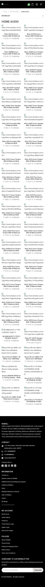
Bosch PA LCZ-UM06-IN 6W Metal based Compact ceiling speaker (11, 399)
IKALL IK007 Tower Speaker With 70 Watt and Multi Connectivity (33, 107)
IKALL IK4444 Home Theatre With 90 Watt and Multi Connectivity (33, 36)
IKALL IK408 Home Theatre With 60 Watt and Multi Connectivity (33, 54)
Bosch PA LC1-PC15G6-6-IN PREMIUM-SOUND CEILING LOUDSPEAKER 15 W (33, 402)
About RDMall (6, 540)
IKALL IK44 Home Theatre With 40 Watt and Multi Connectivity (11, 179)
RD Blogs (5, 501)
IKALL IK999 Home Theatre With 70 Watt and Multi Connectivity (33, 322)
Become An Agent (7, 530)
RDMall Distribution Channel (10, 491)
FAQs (3, 488)
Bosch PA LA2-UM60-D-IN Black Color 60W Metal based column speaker (34, 359)
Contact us (5, 475)
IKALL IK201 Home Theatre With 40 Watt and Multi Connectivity (11, 161)
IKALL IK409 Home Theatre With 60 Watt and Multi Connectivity (11, 250)
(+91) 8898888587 (10, 451)
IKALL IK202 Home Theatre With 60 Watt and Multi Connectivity (11, 215)
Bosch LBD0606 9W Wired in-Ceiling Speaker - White (11, 376)
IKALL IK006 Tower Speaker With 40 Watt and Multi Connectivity (11, 107)
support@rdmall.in (10, 458)
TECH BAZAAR (13, 12)
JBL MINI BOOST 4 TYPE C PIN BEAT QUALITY (11, 337)
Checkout (5, 520)
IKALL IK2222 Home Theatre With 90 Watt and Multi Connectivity (11, 36)
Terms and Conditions (8, 553)
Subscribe (38, 570)
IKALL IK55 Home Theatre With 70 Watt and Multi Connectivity (34, 268)
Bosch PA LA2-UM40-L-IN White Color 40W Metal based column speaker (11, 359)
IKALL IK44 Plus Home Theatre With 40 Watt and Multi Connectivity (33, 197)
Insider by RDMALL (8, 485)
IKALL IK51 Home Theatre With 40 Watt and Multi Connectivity (34, 143)
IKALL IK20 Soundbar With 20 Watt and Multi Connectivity (11, 143)
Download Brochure (8, 505)
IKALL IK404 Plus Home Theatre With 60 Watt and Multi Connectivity (11, 268)
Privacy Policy (6, 543)
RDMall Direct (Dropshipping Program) (14, 482)
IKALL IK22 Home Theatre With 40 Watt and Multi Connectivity (34, 161)
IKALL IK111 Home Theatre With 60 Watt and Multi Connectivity (11, 197)
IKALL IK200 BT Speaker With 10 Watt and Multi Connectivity (33, 71)
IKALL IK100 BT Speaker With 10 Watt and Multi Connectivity (11, 71)
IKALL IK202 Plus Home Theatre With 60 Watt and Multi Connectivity (11, 232)
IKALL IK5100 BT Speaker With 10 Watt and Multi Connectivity (11, 89)
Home (5, 12)
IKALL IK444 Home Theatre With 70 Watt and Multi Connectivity (11, 304)
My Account (5, 514)
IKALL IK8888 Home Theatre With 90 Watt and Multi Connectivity (11, 54)
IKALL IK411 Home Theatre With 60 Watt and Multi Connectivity (11, 286)
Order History (6, 517)
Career (4, 498)
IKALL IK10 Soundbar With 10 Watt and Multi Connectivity (11, 125)
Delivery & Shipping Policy (10, 546)
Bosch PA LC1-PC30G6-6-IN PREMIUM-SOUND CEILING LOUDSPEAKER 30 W (33, 381)
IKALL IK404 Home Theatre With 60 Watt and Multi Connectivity (33, 215)
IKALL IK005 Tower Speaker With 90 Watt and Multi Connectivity (33, 89)
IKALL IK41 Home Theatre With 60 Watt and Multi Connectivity (34, 250)
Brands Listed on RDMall (9, 478)
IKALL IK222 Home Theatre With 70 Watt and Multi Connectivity (33, 286)
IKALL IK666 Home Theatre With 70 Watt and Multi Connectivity (33, 304)
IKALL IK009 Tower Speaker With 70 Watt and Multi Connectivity (33, 125)
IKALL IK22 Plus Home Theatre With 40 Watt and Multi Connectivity (33, 179)
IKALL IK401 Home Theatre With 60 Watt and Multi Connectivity (33, 232)
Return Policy (6, 550)
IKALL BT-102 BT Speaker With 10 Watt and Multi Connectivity (34, 340)
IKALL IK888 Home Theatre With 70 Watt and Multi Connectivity (11, 322)
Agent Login (5, 527)
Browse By (6, 16)
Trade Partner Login (8, 524)
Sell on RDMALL (7, 495)
